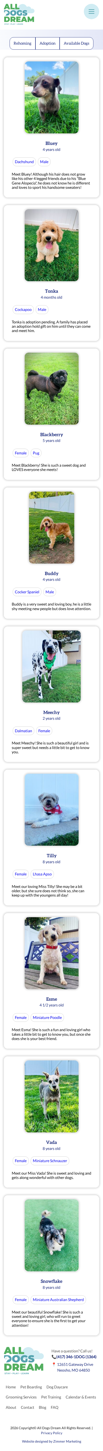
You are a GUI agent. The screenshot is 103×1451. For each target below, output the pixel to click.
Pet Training (51, 1397)
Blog (42, 1407)
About (11, 1407)
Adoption (48, 43)
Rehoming (22, 43)
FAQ (54, 1407)
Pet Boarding (31, 1387)
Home (11, 1387)
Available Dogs (76, 43)
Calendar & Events (81, 1397)
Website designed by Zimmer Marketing (51, 1441)
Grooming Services (21, 1397)
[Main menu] (91, 11)
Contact (27, 1407)
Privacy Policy (51, 1433)
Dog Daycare (57, 1387)
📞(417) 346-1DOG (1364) (74, 1356)
